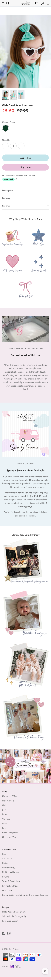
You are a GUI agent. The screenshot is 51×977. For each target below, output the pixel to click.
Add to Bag (25, 157)
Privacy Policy (8, 867)
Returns (6, 205)
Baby (4, 814)
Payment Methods (10, 885)
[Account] (42, 3)
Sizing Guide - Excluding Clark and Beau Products (25, 894)
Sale (4, 828)
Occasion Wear (9, 837)
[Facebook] (3, 933)
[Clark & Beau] (25, 3)
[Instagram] (8, 933)
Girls (4, 805)
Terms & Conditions (11, 881)
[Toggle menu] (3, 3)
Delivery (6, 198)
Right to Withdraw (10, 872)
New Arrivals (8, 800)
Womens (6, 818)
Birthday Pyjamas (10, 832)
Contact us (7, 858)
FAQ (4, 853)
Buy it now (26, 167)
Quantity (6, 139)
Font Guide (7, 890)
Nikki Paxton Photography (14, 911)
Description (7, 190)
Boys (4, 809)
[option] (25, 51)
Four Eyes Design (10, 920)
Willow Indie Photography (14, 916)
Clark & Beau (13, 949)
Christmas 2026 (9, 796)
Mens (4, 823)
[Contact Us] (36, 3)
